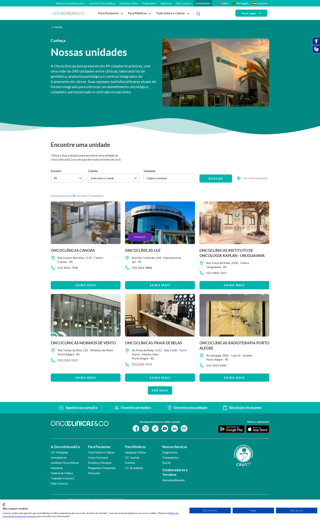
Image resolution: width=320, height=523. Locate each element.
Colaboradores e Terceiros (175, 472)
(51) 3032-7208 (68, 267)
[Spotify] (184, 428)
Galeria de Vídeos (62, 473)
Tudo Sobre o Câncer (101, 452)
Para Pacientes (99, 447)
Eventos (130, 462)
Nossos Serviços (174, 447)
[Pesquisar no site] (198, 13)
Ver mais (159, 390)
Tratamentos (170, 457)
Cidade (93, 171)
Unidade (149, 171)
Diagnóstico (170, 452)
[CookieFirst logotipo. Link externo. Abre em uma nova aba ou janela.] (4, 504)
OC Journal (132, 457)
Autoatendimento (173, 480)
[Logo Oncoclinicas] (69, 13)
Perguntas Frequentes (102, 468)
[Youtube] (164, 428)
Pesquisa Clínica (128, 3)
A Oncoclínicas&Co (65, 447)
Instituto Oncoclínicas (102, 3)
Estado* (56, 171)
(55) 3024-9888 (142, 267)
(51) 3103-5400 (216, 365)
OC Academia (134, 468)
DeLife (166, 462)
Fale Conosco (183, 3)
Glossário (94, 473)
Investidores (203, 3)
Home (58, 27)
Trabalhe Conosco (62, 478)
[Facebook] (136, 428)
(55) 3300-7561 (216, 273)
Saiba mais (85, 285)
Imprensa (166, 3)
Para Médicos (135, 447)
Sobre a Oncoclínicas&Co (70, 3)
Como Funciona (98, 457)
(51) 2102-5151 (68, 360)
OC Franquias (59, 452)
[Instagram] (145, 428)
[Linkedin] (174, 428)
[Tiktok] (155, 428)
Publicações (149, 3)
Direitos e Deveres (99, 462)
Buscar (216, 178)
